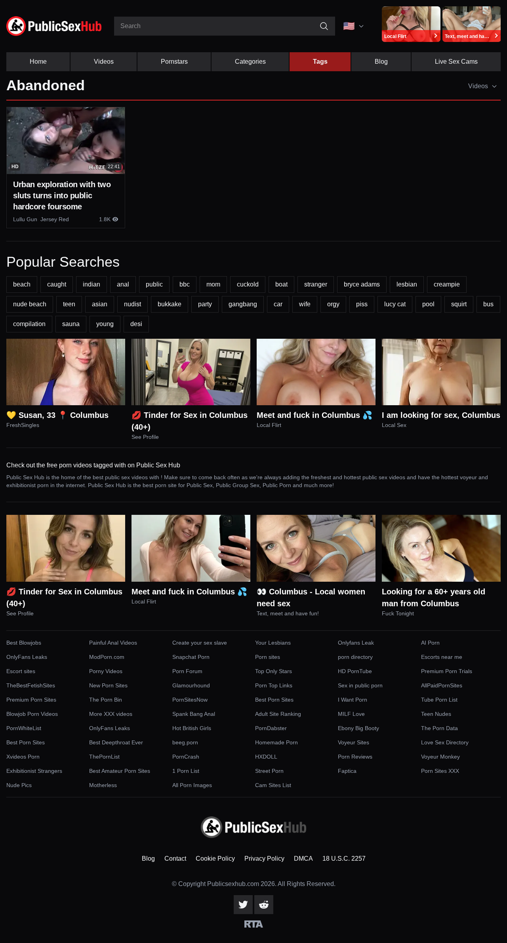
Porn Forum (187, 671)
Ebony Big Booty (358, 728)
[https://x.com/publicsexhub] (243, 904)
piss (362, 304)
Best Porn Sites (274, 699)
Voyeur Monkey (440, 756)
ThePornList (104, 756)
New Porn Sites (108, 685)
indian (91, 284)
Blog (381, 61)
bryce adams (362, 284)
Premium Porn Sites (31, 699)
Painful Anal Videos (113, 642)
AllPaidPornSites (441, 685)
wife (305, 304)
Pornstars (174, 61)
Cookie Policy (215, 858)
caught (56, 284)
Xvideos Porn (23, 756)
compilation (29, 324)
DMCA (303, 858)
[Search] (324, 26)
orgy (333, 304)
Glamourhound (191, 685)
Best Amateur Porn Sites (119, 771)
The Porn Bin (105, 699)
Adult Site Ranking (278, 714)
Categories (250, 61)
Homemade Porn (276, 742)
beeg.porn (185, 742)
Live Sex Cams (456, 61)
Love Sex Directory (445, 742)
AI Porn (430, 642)
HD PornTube (355, 671)
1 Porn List (185, 771)
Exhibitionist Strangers (34, 771)
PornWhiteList (23, 728)
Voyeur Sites (353, 742)
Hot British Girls (191, 728)
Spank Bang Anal (193, 714)
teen (69, 304)
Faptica (347, 771)
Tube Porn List (439, 699)
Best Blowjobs (23, 642)
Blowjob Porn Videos (32, 714)
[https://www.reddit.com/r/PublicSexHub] (263, 904)
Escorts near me (441, 657)
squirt (459, 304)
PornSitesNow (190, 699)
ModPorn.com (106, 657)
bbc (184, 284)
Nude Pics (19, 785)
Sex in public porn (360, 685)
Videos (104, 61)
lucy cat (395, 304)
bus (488, 304)
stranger (315, 284)
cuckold (248, 284)
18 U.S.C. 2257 (344, 858)
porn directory (355, 657)
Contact (175, 858)
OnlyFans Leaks (26, 657)
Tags (320, 61)
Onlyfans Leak (356, 642)
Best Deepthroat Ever (116, 742)
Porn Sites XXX (440, 771)
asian (99, 304)
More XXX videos (110, 714)
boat (281, 284)
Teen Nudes (436, 714)
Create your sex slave (199, 642)
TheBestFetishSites (30, 685)
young (105, 324)
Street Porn (269, 771)
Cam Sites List (273, 785)
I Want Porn (352, 699)
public (154, 284)
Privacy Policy (264, 858)
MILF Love (351, 714)
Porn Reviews (355, 756)
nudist (132, 304)
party (205, 304)
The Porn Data (439, 728)
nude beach (29, 304)
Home (38, 61)
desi (136, 324)
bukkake (169, 304)
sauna (71, 324)
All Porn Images (192, 785)
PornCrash (185, 756)
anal (123, 284)
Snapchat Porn (191, 657)
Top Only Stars (273, 671)
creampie (447, 284)
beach (21, 284)
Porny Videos (105, 671)
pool (428, 304)
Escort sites (20, 671)
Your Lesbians (273, 642)
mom (213, 284)
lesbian (406, 284)
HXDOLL (266, 756)
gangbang (243, 304)
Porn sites (267, 657)
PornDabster (271, 728)
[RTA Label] (253, 924)
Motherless (103, 785)
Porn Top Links (273, 685)
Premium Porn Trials (446, 671)
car (278, 304)
